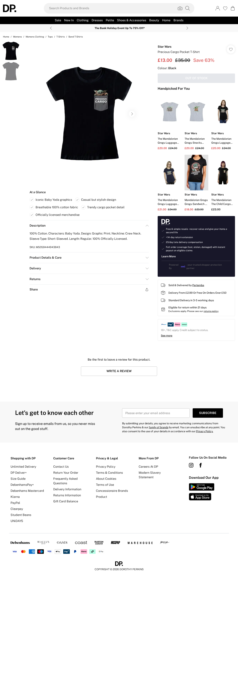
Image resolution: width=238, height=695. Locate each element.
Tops (50, 36)
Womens (17, 36)
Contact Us (61, 466)
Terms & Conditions (109, 472)
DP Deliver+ (19, 472)
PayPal (15, 503)
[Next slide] (187, 28)
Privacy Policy (105, 466)
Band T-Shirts (75, 36)
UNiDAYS (17, 521)
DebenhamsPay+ (22, 485)
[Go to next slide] (132, 114)
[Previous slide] (51, 28)
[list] (89, 113)
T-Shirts (60, 36)
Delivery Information (67, 489)
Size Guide (18, 478)
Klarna (15, 497)
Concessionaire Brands (112, 491)
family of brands (158, 427)
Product (101, 497)
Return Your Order (65, 472)
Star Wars (164, 46)
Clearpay (17, 509)
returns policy (211, 311)
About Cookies (106, 478)
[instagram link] (191, 465)
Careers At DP (148, 466)
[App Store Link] (201, 491)
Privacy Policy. (204, 431)
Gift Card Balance (65, 501)
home (6, 36)
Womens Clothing (35, 36)
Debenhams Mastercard (27, 491)
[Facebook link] (200, 465)
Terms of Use (105, 485)
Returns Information (67, 495)
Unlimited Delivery (23, 466)
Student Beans (21, 515)
